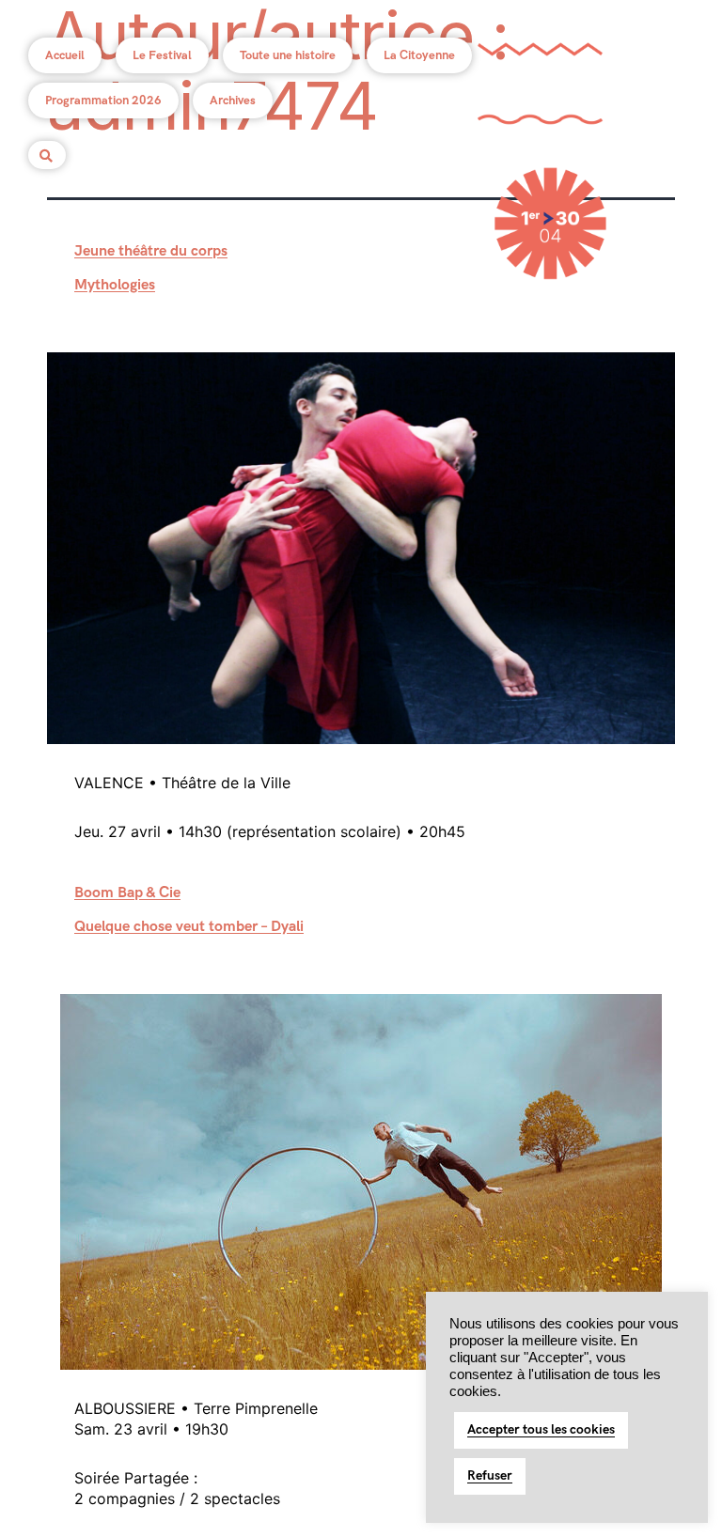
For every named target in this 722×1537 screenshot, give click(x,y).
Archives (233, 100)
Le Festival (162, 55)
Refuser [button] (489, 1475)
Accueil (65, 55)
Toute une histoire (288, 55)
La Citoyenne (419, 55)
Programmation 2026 (103, 100)
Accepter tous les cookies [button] (541, 1429)
